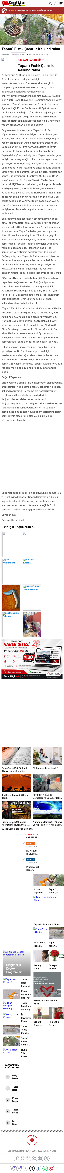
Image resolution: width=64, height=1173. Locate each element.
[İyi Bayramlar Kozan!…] (31, 597)
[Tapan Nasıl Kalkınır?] (31, 623)
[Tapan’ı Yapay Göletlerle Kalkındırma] (11, 570)
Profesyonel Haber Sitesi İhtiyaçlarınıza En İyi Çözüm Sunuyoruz (36, 10)
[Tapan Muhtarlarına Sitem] (11, 543)
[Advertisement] (32, 456)
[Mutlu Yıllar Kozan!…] (31, 543)
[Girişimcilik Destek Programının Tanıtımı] (11, 623)
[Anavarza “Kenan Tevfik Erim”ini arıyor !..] (31, 570)
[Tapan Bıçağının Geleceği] (11, 597)
